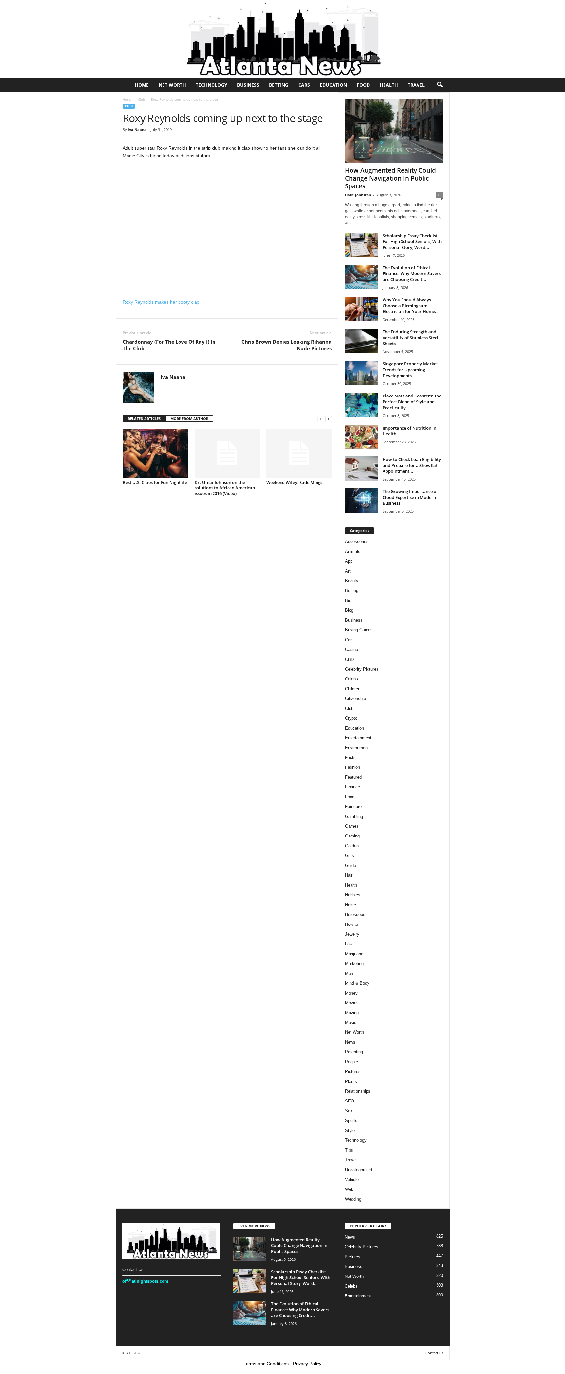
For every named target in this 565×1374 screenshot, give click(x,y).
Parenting (354, 1051)
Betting (278, 85)
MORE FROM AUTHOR (189, 418)
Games (352, 826)
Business (248, 85)
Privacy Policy (307, 1363)
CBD (349, 659)
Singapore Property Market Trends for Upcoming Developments (410, 370)
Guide (350, 865)
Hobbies (352, 894)
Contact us (434, 1352)
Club (141, 99)
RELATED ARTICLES (144, 418)
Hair (348, 875)
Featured (353, 777)
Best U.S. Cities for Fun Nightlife (155, 482)
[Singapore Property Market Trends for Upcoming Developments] (361, 373)
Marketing (354, 963)
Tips (349, 1150)
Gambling (354, 816)
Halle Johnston (358, 194)
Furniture (353, 806)
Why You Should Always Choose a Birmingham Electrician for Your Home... (411, 305)
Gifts (349, 855)
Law (348, 944)
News (350, 1042)
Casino (351, 649)
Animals (352, 551)
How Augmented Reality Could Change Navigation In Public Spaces (390, 178)
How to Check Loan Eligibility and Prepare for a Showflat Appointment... (412, 465)
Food (363, 85)
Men (349, 973)
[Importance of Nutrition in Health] (361, 437)
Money (351, 993)
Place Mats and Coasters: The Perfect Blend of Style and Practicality (412, 402)
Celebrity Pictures (362, 669)
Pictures (353, 1071)
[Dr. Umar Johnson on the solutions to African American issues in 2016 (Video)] (227, 453)
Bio (348, 600)
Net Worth (172, 85)
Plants (351, 1081)
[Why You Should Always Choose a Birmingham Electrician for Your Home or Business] (361, 309)
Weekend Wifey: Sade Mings (294, 482)
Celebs (351, 679)
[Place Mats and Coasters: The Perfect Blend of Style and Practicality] (361, 405)
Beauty (351, 580)
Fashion (352, 767)
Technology (211, 85)
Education (333, 85)
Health (389, 85)
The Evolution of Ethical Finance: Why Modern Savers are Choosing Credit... (412, 273)
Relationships (357, 1091)
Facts (350, 757)
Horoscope (355, 914)
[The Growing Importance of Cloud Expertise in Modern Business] (361, 500)
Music (350, 1022)
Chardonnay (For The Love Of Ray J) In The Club (169, 345)
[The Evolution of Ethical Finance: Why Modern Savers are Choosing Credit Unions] (361, 277)
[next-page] (328, 418)
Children (352, 688)
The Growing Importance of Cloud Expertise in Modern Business (410, 497)
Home (142, 85)
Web (349, 1189)
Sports (351, 1120)
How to (351, 924)
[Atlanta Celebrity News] (282, 39)
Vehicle (352, 1179)
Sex (348, 1110)
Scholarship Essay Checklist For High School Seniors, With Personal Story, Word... (412, 241)
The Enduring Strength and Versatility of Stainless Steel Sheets (410, 337)
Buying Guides (359, 629)
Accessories (356, 541)
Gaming (352, 836)
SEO (349, 1101)
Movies (352, 1002)
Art (348, 571)
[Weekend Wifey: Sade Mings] (299, 453)
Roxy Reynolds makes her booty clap (161, 302)
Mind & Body (357, 983)
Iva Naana (137, 129)
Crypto (351, 718)
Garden (352, 845)
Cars (304, 85)
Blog (349, 610)
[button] (440, 85)
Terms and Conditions (266, 1363)
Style (350, 1130)
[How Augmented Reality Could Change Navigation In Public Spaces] (394, 131)
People (351, 1061)
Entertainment (358, 737)
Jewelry (352, 934)
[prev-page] (320, 418)
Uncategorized (358, 1169)
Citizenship (355, 698)
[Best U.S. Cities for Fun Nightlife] (155, 453)
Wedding (353, 1199)
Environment (357, 747)
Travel (416, 85)
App (348, 561)
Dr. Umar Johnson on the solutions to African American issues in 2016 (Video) (225, 487)
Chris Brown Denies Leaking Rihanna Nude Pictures (286, 345)
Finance (352, 786)
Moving (352, 1012)
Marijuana (354, 953)
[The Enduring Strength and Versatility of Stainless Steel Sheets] (361, 341)
